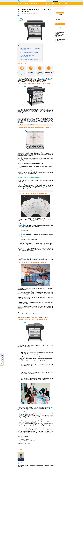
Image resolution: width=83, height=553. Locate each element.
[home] (19, 1)
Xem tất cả (57, 12)
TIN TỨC (53, 3)
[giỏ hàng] (49, 1)
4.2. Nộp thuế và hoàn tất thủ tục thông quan (26, 56)
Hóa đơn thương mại (22, 234)
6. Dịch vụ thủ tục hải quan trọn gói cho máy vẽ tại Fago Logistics (29, 59)
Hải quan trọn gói (25, 13)
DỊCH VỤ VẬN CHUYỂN (18, 3)
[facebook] (18, 15)
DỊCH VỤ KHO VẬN (33, 3)
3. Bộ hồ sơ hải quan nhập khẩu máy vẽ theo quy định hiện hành (28, 52)
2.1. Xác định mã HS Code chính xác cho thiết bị (27, 49)
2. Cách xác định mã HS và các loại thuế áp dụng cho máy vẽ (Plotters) (29, 48)
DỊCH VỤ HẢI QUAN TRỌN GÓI (39, 3)
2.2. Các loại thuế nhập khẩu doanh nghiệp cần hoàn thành (28, 51)
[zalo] (19, 15)
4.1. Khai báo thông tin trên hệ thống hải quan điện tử (27, 55)
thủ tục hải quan (36, 407)
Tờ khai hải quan (21, 222)
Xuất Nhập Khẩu (35, 13)
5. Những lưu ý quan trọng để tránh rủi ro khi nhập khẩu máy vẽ (28, 58)
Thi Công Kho (30, 13)
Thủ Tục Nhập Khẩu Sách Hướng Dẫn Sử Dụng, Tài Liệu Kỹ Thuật (32, 190)
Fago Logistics (27, 409)
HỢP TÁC (46, 3)
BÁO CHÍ (59, 3)
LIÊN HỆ (66, 3)
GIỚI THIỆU (26, 3)
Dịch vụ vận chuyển (20, 13)
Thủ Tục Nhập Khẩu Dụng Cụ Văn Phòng (28, 124)
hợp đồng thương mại (23, 225)
